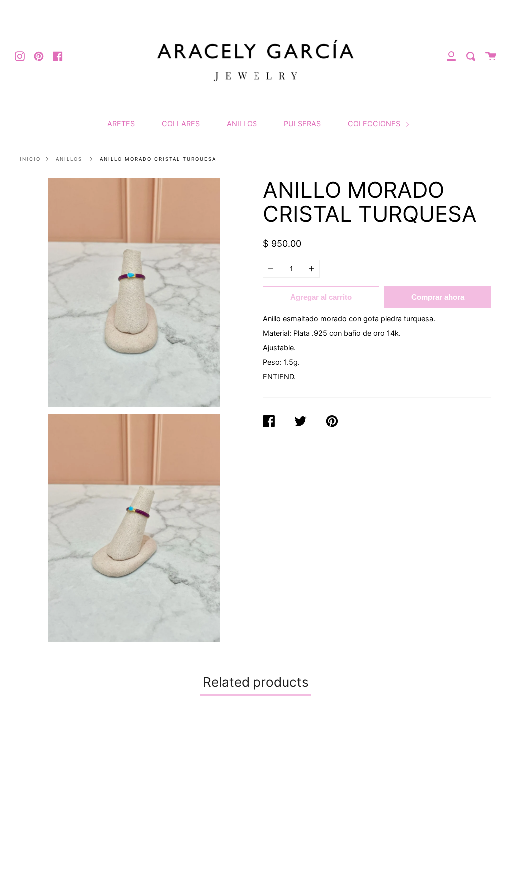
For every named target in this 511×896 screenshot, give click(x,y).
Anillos (69, 159)
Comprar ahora (437, 297)
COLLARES (181, 123)
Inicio (30, 159)
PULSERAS (302, 123)
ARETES (121, 123)
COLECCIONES (375, 123)
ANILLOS (242, 123)
